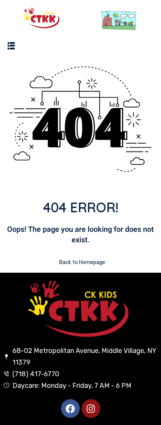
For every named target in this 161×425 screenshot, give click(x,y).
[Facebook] (70, 408)
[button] (11, 45)
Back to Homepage (82, 262)
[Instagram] (91, 408)
